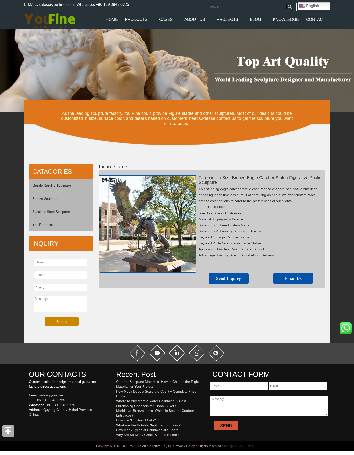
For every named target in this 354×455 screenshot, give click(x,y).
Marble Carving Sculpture (51, 185)
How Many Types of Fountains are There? (148, 430)
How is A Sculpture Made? (136, 420)
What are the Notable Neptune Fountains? (148, 425)
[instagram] (197, 353)
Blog (255, 19)
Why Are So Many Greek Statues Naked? (147, 435)
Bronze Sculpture (45, 198)
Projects (227, 19)
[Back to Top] (8, 432)
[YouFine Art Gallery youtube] (29, 422)
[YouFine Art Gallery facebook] (28, 422)
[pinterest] (216, 353)
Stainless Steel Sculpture (51, 212)
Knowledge (286, 19)
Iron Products (42, 225)
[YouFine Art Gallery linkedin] (31, 422)
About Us (194, 19)
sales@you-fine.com (54, 395)
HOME (112, 19)
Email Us (293, 278)
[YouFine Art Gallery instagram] (30, 422)
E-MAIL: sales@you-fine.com (49, 4)
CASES (166, 19)
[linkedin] (177, 353)
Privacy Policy (244, 446)
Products (136, 19)
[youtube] (157, 353)
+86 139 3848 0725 (50, 400)
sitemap (227, 446)
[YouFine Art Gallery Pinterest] (32, 422)
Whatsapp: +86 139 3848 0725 (103, 4)
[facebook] (137, 353)
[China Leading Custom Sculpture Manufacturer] (49, 21)
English (312, 6)
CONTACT (315, 19)
